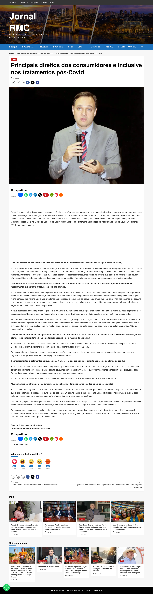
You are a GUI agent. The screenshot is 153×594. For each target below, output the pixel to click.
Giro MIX (109, 46)
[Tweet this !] (30, 195)
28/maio (117, 532)
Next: (109, 484)
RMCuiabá (43, 46)
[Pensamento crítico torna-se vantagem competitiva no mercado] (103, 555)
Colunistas (95, 46)
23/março (16, 78)
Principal (13, 46)
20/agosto (16, 534)
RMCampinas (28, 46)
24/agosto (16, 579)
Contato (121, 46)
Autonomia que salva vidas (48, 567)
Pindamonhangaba (72, 561)
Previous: (34, 483)
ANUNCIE (132, 46)
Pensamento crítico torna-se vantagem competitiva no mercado (103, 569)
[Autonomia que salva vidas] (49, 555)
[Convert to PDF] (56, 195)
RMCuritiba (58, 46)
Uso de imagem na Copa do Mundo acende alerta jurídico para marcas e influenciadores (127, 527)
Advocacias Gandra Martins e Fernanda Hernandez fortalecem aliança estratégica (57, 527)
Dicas (95, 561)
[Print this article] (52, 195)
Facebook (24, 2)
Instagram (34, 2)
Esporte (14, 561)
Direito (14, 59)
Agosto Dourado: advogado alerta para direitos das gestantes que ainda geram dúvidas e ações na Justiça (24, 528)
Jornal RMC (22, 21)
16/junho (83, 534)
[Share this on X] (40, 195)
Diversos (82, 46)
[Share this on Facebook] (20, 195)
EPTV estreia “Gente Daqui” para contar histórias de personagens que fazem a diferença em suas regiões (130, 570)
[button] (142, 47)
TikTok (51, 2)
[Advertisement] (65, 204)
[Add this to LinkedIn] (35, 195)
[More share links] (61, 195)
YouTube (43, 2)
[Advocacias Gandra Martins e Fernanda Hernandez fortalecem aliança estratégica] (59, 511)
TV (122, 561)
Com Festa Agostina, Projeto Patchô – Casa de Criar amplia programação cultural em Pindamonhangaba (76, 570)
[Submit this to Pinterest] (46, 195)
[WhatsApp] (26, 195)
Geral (70, 46)
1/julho (49, 532)
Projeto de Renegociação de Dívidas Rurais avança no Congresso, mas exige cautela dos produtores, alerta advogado (93, 528)
